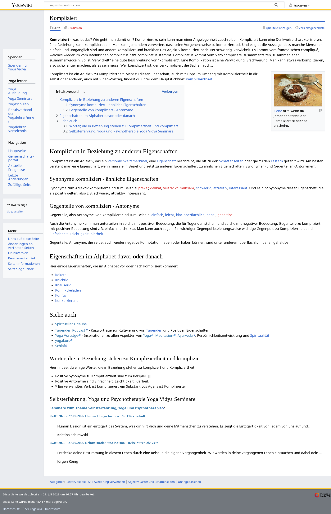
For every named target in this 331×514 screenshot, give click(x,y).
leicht (169, 214)
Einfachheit (59, 233)
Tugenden (154, 330)
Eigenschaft (166, 161)
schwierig (203, 188)
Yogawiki (21, 5)
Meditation (164, 335)
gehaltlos (225, 214)
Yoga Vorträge (66, 335)
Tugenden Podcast (70, 330)
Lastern (277, 161)
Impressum (52, 509)
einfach (157, 214)
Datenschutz (11, 509)
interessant (238, 188)
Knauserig (63, 285)
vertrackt (170, 188)
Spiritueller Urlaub (70, 324)
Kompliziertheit (199, 79)
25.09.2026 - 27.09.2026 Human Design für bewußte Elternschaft (97, 416)
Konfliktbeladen (68, 290)
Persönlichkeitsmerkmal (127, 161)
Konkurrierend (67, 300)
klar (179, 214)
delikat (155, 188)
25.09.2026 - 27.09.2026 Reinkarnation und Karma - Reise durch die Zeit (104, 443)
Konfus (60, 295)
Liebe (278, 111)
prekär (143, 188)
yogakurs (62, 340)
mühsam (187, 188)
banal (210, 214)
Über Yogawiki (32, 509)
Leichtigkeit (79, 233)
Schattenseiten (231, 161)
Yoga (147, 335)
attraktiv (220, 188)
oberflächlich (194, 214)
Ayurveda (185, 335)
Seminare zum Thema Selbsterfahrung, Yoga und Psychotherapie (106, 408)
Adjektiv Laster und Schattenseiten (151, 482)
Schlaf (60, 345)
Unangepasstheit (189, 482)
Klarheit (97, 233)
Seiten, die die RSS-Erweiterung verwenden (96, 482)
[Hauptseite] (22, 28)
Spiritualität (259, 335)
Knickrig (61, 280)
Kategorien (56, 482)
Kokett (60, 274)
